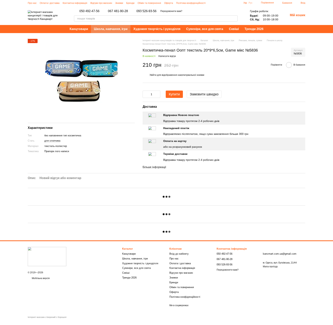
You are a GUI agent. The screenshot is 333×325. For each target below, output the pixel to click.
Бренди (130, 3)
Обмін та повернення (149, 3)
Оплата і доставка (50, 3)
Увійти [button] (153, 75)
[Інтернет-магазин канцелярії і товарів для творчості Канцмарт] (47, 256)
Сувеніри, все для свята (204, 29)
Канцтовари (79, 29)
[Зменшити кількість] (145, 94)
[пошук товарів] (234, 18)
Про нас (32, 3)
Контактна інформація (75, 3)
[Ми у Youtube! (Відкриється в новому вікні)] (220, 2)
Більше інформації (154, 166)
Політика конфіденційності (191, 3)
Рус (250, 3)
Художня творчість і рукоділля (156, 29)
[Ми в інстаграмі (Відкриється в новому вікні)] (211, 2)
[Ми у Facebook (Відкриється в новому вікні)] (215, 2)
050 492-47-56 (89, 11)
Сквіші (234, 29)
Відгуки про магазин (101, 3)
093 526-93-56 (146, 11)
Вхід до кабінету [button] (179, 253)
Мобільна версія (40, 278)
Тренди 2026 (254, 29)
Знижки (119, 3)
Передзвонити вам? (171, 11)
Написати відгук (167, 56)
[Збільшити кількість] (157, 94)
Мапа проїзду (270, 266)
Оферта (168, 3)
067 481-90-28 (118, 11)
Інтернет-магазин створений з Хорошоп (47, 317)
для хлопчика (52, 140)
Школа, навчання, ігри (111, 29)
